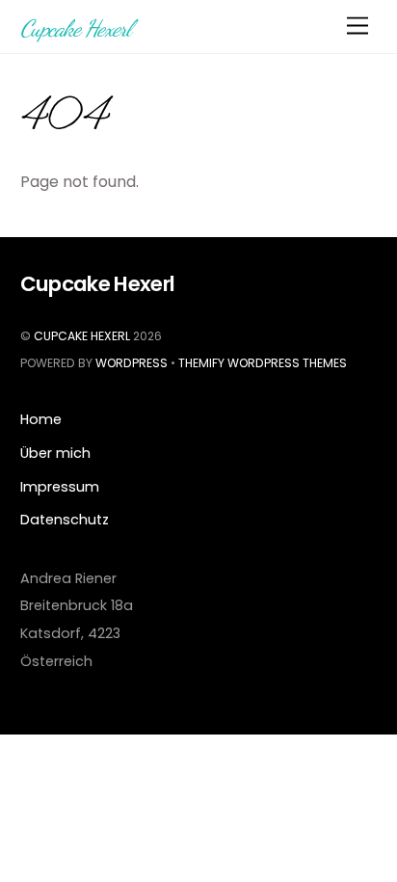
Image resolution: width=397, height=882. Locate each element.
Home (41, 419)
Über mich (55, 453)
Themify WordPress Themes (262, 363)
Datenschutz (64, 519)
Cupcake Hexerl (82, 336)
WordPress (131, 363)
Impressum (59, 486)
